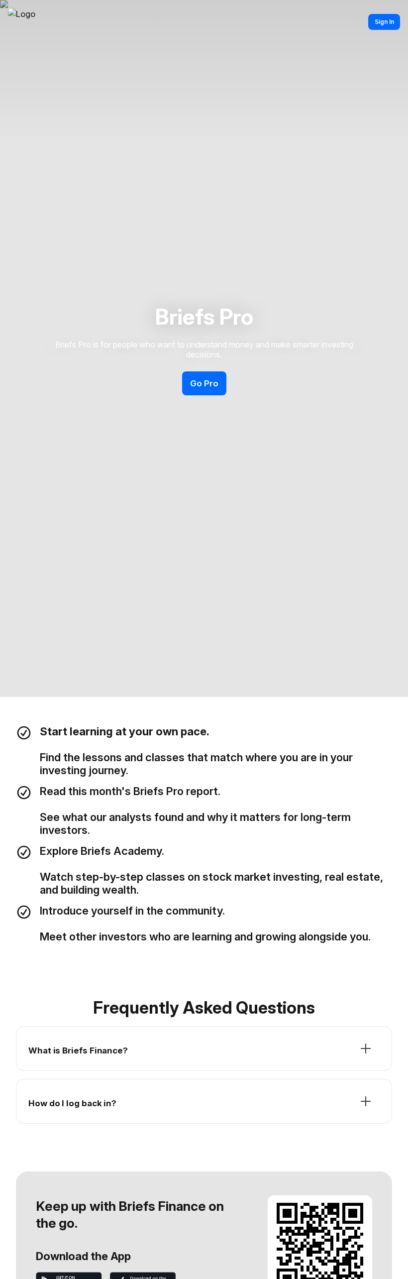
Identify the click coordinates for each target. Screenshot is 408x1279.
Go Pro (204, 383)
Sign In (384, 21)
